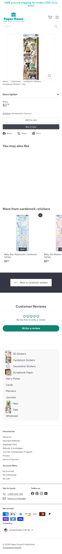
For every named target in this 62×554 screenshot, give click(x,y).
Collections (16, 81)
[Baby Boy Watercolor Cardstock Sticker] (22, 240)
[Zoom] (49, 76)
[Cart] (50, 17)
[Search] (56, 26)
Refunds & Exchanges (13, 448)
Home (5, 81)
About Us (7, 437)
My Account (8, 471)
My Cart (6, 478)
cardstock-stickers (32, 81)
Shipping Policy (10, 444)
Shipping (6, 113)
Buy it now (31, 126)
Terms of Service (10, 459)
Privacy (6, 455)
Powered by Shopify (12, 547)
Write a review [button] (31, 328)
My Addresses (9, 474)
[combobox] (31, 26)
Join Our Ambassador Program (17, 452)
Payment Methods (11, 440)
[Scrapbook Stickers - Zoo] (22, 175)
